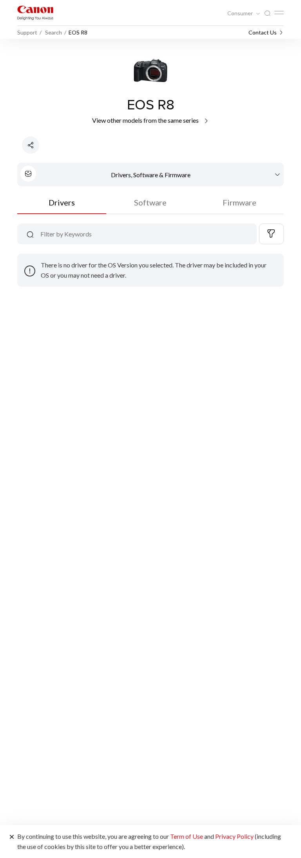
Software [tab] (150, 202)
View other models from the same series (146, 120)
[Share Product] (30, 145)
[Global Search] (267, 13)
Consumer (240, 13)
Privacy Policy (234, 836)
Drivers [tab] (62, 202)
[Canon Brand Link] (35, 12)
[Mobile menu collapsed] (279, 12)
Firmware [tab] (239, 202)
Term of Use (186, 836)
